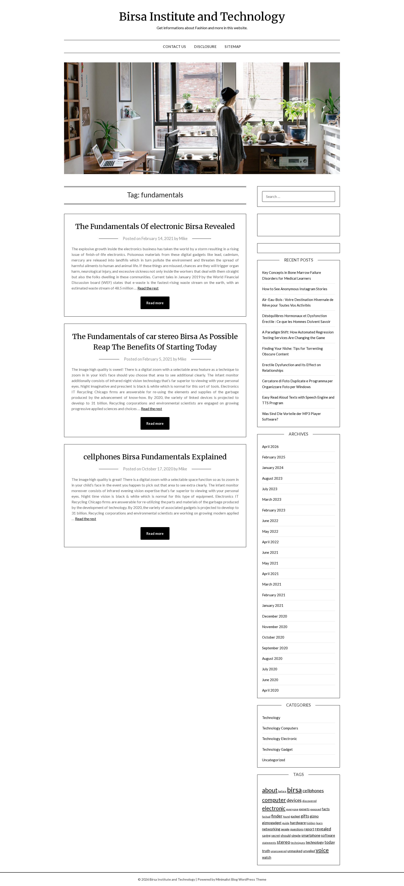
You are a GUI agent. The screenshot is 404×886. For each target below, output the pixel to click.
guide (285, 823)
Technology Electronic (279, 738)
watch (266, 857)
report (309, 829)
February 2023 (273, 510)
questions (296, 829)
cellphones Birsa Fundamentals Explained (155, 456)
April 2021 (270, 574)
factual (266, 816)
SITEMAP (233, 46)
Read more (155, 303)
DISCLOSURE (205, 46)
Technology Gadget (277, 749)
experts (304, 809)
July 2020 (269, 669)
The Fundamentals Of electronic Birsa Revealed (155, 226)
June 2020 (270, 680)
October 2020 (273, 637)
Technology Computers (280, 728)
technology (315, 842)
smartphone (310, 835)
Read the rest (148, 288)
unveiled (309, 851)
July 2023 (269, 489)
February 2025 (273, 457)
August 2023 (272, 478)
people (285, 829)
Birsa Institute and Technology (202, 17)
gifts (305, 815)
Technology (271, 717)
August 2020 (272, 658)
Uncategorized (273, 760)
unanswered (279, 851)
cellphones (313, 790)
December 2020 (274, 616)
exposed (315, 809)
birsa (294, 790)
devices (294, 800)
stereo (283, 842)
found (286, 816)
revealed (323, 828)
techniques (298, 842)
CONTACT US (174, 46)
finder (276, 815)
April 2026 (270, 446)
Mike (183, 238)
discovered (309, 801)
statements (269, 842)
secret (275, 835)
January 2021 (272, 605)
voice (322, 850)
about (270, 789)
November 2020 (274, 627)
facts (326, 809)
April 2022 (270, 542)
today (330, 842)
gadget (295, 816)
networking (271, 829)
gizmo (314, 816)
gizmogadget (271, 823)
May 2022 (270, 531)
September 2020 (275, 648)
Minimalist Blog (227, 879)
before (282, 791)
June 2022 (270, 520)
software (328, 835)
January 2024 (272, 467)
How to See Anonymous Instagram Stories (294, 289)
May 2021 (270, 563)
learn (319, 823)
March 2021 (271, 584)
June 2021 (270, 552)
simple (296, 835)
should (286, 835)
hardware (298, 822)
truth (266, 851)
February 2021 (273, 595)
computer (274, 800)
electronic (273, 808)
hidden (311, 823)
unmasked (294, 851)
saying (266, 835)
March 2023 (271, 499)
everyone (292, 809)
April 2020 (270, 690)
